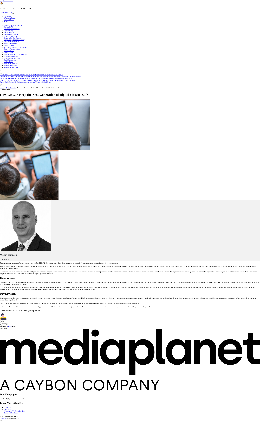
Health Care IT (9, 52)
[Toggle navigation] (13, 13)
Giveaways (7, 409)
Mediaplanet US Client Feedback (14, 411)
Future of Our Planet (10, 43)
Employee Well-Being (11, 36)
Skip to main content (6, 1)
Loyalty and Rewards (11, 56)
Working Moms (9, 20)
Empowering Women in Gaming (14, 40)
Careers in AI (8, 27)
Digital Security (9, 32)
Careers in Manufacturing (12, 29)
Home (2, 88)
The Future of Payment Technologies (16, 47)
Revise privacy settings (13, 418)
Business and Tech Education (13, 25)
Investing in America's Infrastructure (15, 54)
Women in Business (10, 65)
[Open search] (1, 73)
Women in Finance (10, 18)
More (6, 22)
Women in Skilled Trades (12, 67)
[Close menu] (1, 84)
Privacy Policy (3, 418)
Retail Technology (10, 60)
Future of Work (9, 45)
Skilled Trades (8, 62)
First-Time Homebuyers (11, 41)
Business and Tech (6, 13)
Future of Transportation (12, 49)
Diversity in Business (11, 34)
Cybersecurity (8, 30)
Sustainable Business (10, 63)
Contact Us (7, 407)
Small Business (9, 16)
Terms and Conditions (11, 413)
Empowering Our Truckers (12, 38)
